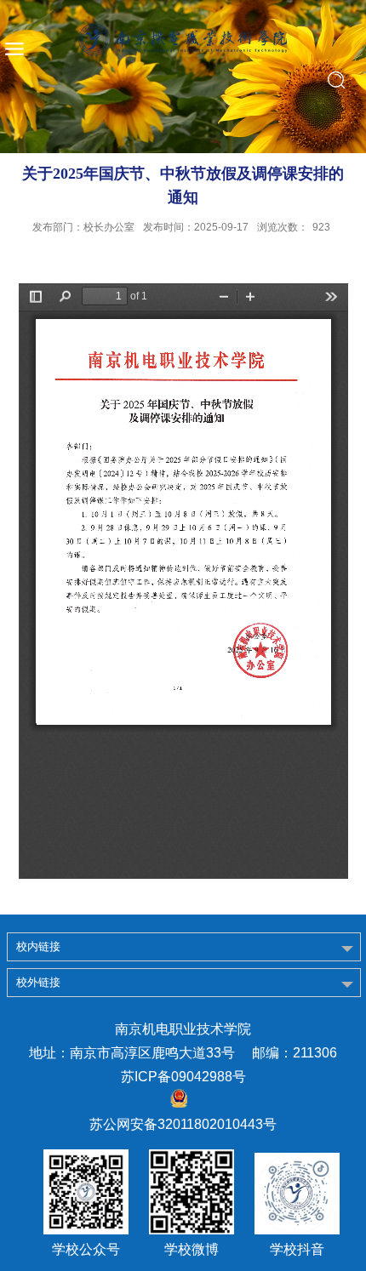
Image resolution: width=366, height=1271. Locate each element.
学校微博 (191, 1250)
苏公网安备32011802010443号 (183, 1124)
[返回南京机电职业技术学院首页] (183, 40)
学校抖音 (297, 1250)
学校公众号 (86, 1250)
